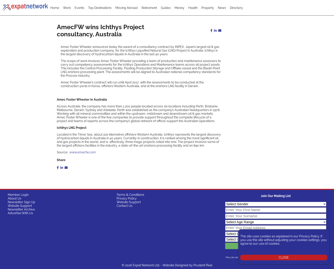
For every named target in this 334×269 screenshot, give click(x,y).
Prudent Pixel (202, 265)
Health (193, 8)
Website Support (20, 206)
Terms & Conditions (130, 195)
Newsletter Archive (21, 209)
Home (54, 8)
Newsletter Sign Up (21, 202)
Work (67, 8)
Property (207, 8)
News (222, 8)
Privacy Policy (127, 198)
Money (179, 8)
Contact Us (124, 206)
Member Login (18, 195)
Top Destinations (100, 8)
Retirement (149, 8)
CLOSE (284, 257)
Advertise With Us (20, 213)
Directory (236, 8)
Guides (166, 8)
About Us (14, 198)
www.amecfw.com (82, 152)
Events (79, 8)
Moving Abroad (126, 8)
